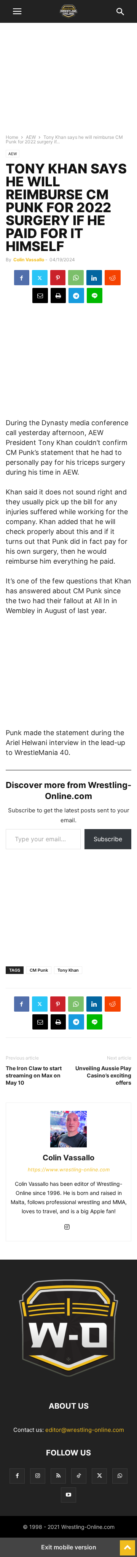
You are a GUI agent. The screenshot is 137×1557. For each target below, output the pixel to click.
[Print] (58, 295)
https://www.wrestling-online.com (69, 1169)
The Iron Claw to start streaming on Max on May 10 (34, 1075)
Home (12, 137)
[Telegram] (76, 295)
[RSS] (58, 1475)
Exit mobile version (68, 1547)
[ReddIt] (113, 277)
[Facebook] (21, 277)
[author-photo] (68, 1147)
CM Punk (39, 970)
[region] (68, 81)
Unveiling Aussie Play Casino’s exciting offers (103, 1075)
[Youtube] (68, 1494)
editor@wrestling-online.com (84, 1429)
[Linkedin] (94, 277)
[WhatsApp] (76, 277)
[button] (17, 11)
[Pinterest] (57, 277)
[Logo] (68, 1383)
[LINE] (94, 295)
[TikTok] (78, 1475)
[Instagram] (67, 1227)
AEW (31, 137)
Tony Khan (68, 970)
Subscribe (108, 839)
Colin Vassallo (28, 259)
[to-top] (127, 1544)
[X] (40, 277)
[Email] (40, 295)
